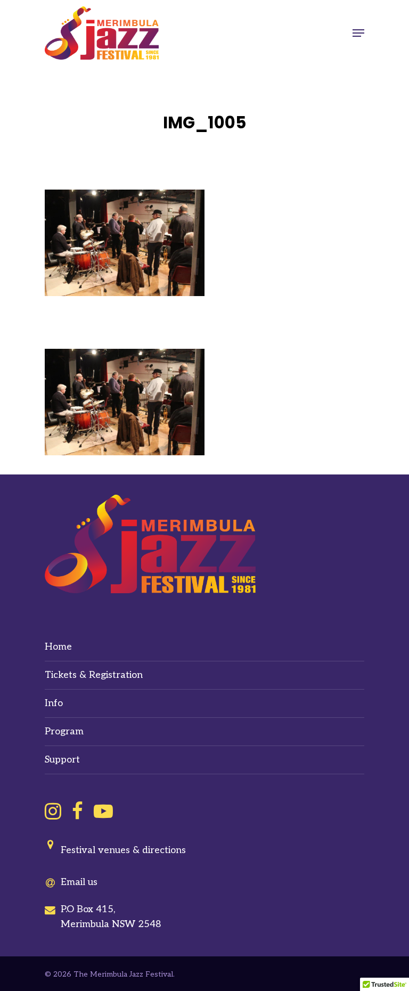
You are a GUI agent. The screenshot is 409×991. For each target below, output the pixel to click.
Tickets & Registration (94, 675)
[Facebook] (77, 811)
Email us (79, 882)
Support (62, 759)
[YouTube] (103, 811)
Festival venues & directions (123, 850)
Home (58, 646)
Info (54, 703)
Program (64, 731)
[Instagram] (53, 811)
